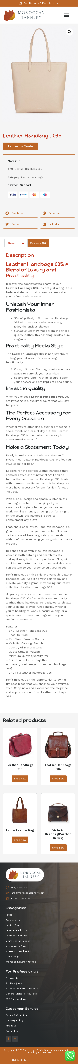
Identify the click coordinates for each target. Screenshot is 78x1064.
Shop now (20, 778)
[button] (66, 15)
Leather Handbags (32, 177)
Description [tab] (16, 243)
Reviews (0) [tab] (38, 243)
